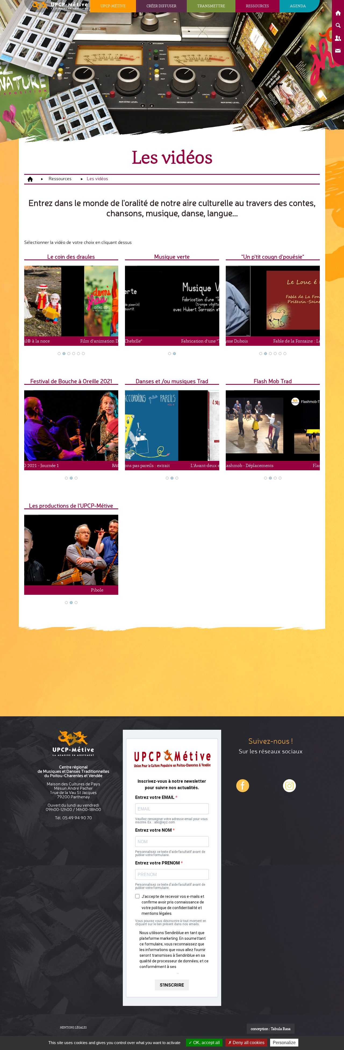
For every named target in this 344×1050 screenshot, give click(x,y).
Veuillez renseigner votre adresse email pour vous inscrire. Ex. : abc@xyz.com (171, 820)
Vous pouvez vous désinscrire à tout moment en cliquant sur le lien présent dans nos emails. (170, 922)
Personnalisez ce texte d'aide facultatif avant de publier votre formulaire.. (170, 853)
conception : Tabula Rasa (271, 1028)
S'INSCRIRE (172, 985)
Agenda (298, 5)
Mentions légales (73, 1027)
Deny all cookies (248, 1042)
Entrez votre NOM (154, 830)
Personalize (284, 1042)
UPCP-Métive (113, 5)
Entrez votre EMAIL (155, 797)
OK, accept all (206, 1042)
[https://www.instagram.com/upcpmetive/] (242, 790)
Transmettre (211, 5)
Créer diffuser (161, 5)
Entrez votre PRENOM (158, 863)
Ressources (257, 5)
